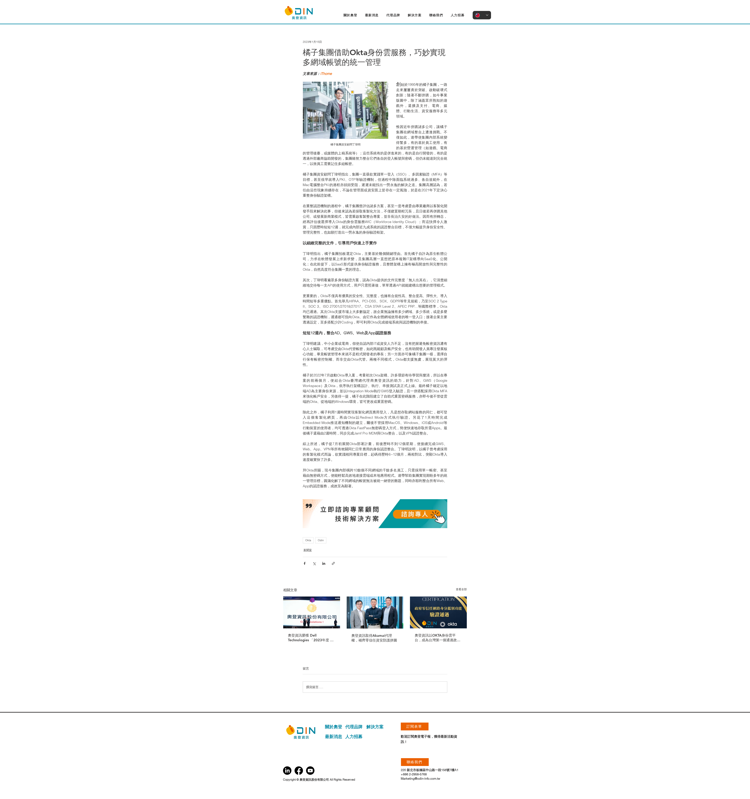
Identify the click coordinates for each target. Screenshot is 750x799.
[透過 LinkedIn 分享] (324, 563)
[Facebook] (299, 770)
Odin (321, 540)
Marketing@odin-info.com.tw (420, 778)
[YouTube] (310, 770)
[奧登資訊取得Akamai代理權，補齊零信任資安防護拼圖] (375, 613)
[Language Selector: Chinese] (482, 15)
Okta (308, 540)
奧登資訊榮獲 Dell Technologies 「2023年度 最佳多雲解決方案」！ (311, 637)
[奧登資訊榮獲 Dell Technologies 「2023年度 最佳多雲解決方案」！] (311, 612)
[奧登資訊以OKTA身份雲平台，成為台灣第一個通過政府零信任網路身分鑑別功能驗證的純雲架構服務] (438, 612)
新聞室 (308, 550)
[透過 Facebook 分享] (304, 563)
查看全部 (461, 589)
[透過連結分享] (333, 563)
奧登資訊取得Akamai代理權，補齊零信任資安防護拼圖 (374, 637)
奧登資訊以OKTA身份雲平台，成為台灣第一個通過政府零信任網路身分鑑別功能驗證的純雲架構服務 (437, 637)
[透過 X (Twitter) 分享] (314, 563)
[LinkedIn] (287, 770)
